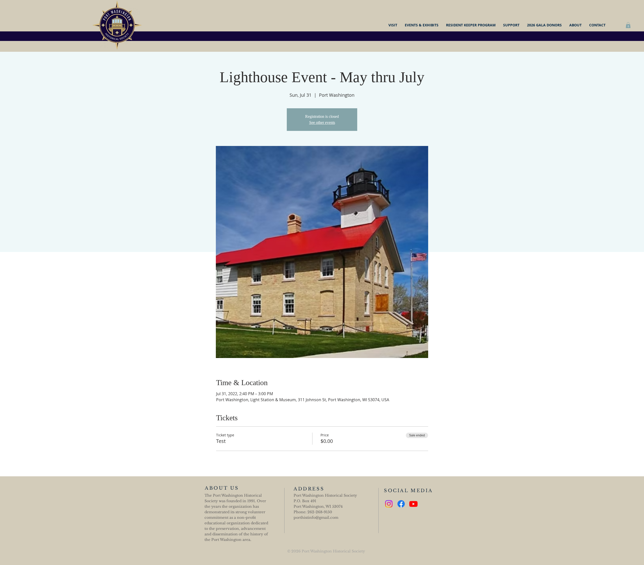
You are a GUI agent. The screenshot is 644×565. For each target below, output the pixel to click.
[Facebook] (401, 504)
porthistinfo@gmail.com (316, 517)
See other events (322, 122)
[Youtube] (413, 504)
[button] (628, 25)
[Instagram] (389, 504)
